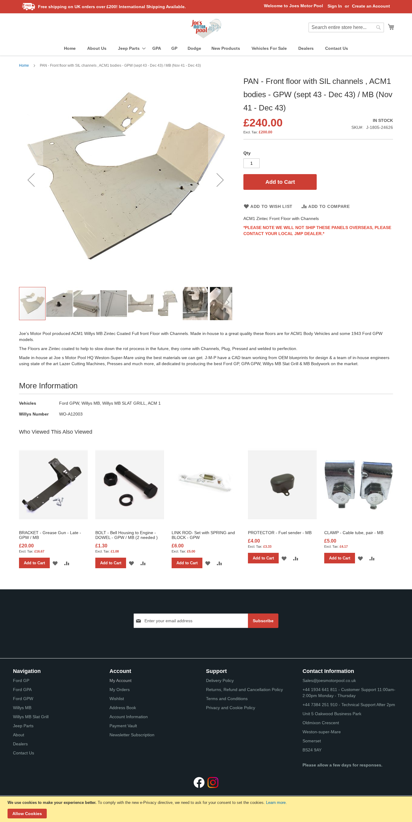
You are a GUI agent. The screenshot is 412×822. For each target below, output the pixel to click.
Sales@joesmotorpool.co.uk (329, 680)
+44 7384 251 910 (320, 704)
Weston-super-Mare (322, 731)
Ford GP (21, 680)
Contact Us (23, 752)
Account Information (128, 716)
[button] (31, 179)
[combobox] (346, 27)
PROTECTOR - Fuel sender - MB (280, 532)
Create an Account (371, 6)
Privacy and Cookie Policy (230, 707)
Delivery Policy (220, 680)
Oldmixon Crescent (321, 722)
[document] (207, 809)
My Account (120, 680)
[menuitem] (69, 48)
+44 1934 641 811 (320, 689)
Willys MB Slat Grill (31, 716)
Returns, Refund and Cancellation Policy (244, 689)
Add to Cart (34, 563)
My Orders (119, 689)
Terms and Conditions (227, 698)
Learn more (276, 802)
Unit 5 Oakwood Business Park (332, 713)
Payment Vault (123, 725)
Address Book (122, 707)
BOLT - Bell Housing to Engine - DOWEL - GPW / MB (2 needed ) (126, 535)
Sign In (335, 6)
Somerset (312, 740)
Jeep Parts (23, 725)
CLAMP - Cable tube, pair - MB (353, 532)
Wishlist (116, 698)
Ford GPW (23, 698)
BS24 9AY (312, 749)
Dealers (20, 743)
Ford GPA (22, 689)
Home (24, 65)
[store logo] (206, 28)
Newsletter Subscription (131, 734)
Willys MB (22, 707)
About (18, 734)
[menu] (206, 48)
